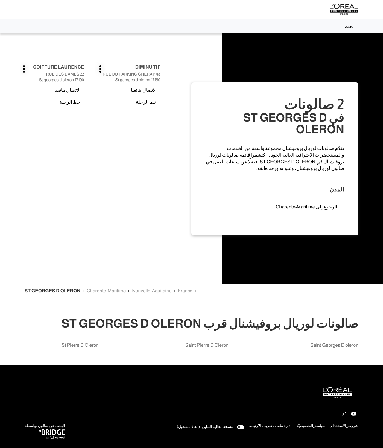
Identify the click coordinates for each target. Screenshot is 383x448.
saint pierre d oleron (207, 345)
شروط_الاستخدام (344, 426)
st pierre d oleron (80, 345)
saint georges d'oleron (334, 345)
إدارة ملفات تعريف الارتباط (270, 426)
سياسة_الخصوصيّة (311, 426)
